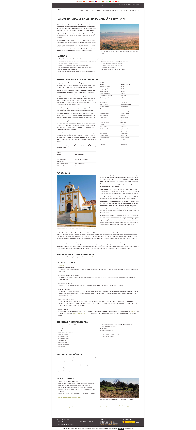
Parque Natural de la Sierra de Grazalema (68, 413)
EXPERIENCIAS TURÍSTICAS (133, 6)
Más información (129, 428)
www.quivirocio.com (80, 407)
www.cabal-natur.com (90, 407)
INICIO (81, 10)
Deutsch (118, 1)
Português (106, 1)
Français (98, 1)
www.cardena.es (113, 407)
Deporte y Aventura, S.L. (84, 313)
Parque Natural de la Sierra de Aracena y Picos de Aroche (124, 413)
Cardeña (92, 257)
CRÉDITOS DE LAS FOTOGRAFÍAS (86, 421)
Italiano (112, 1)
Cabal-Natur (134, 311)
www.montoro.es (121, 407)
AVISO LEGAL (60, 421)
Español (80, 1)
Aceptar (121, 428)
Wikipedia (129, 407)
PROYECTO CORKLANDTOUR (93, 10)
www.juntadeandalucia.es (102, 407)
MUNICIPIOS (81, 6)
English (92, 1)
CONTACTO (133, 10)
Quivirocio (74, 313)
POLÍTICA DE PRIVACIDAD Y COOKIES (65, 424)
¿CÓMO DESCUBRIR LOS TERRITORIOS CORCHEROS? (116, 6)
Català (86, 1)
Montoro (98, 257)
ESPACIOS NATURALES (73, 6)
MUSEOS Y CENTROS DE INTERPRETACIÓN (95, 6)
